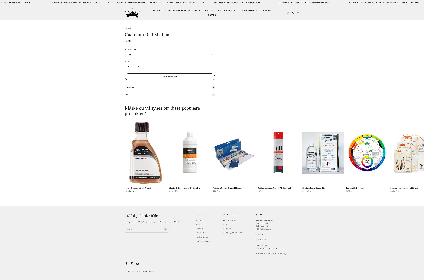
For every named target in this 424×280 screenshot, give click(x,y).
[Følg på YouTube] (137, 263)
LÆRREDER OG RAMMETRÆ (178, 10)
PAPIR (198, 10)
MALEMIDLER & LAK (227, 10)
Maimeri (128, 29)
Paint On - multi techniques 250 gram (404, 188)
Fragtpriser (199, 229)
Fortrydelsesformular (203, 241)
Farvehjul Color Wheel (354, 188)
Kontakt (199, 220)
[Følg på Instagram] (131, 263)
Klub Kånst (227, 229)
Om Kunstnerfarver (230, 220)
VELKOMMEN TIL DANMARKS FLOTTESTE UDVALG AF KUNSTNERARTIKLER (46, 2)
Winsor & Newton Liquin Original (138, 188)
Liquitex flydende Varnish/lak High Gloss (184, 188)
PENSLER (209, 10)
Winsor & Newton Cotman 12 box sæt (227, 188)
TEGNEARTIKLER (249, 10)
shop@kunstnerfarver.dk (268, 248)
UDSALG (212, 15)
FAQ (197, 224)
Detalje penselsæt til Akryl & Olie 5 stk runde (274, 188)
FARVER (157, 10)
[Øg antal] (138, 66)
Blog (225, 224)
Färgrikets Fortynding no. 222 (313, 188)
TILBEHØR (266, 10)
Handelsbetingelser (202, 237)
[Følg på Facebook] (126, 263)
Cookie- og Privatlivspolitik (233, 233)
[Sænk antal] (128, 66)
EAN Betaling (201, 233)
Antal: (127, 61)
